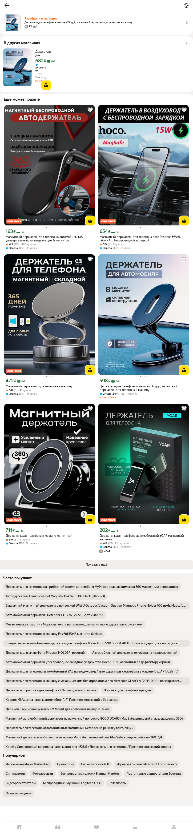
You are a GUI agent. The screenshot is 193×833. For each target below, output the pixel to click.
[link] (92, 587)
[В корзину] (46, 85)
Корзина (135, 827)
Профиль (173, 827)
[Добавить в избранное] (90, 109)
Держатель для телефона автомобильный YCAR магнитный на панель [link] (142, 537)
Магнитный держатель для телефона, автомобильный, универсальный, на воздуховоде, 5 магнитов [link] (44, 238)
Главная (19, 827)
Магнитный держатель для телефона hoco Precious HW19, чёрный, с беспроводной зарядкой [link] (140, 238)
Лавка (58, 827)
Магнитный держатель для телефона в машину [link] (39, 386)
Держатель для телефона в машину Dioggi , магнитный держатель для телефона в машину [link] (43, 53)
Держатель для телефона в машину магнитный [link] (39, 535)
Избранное (96, 827)
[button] (6, 5)
